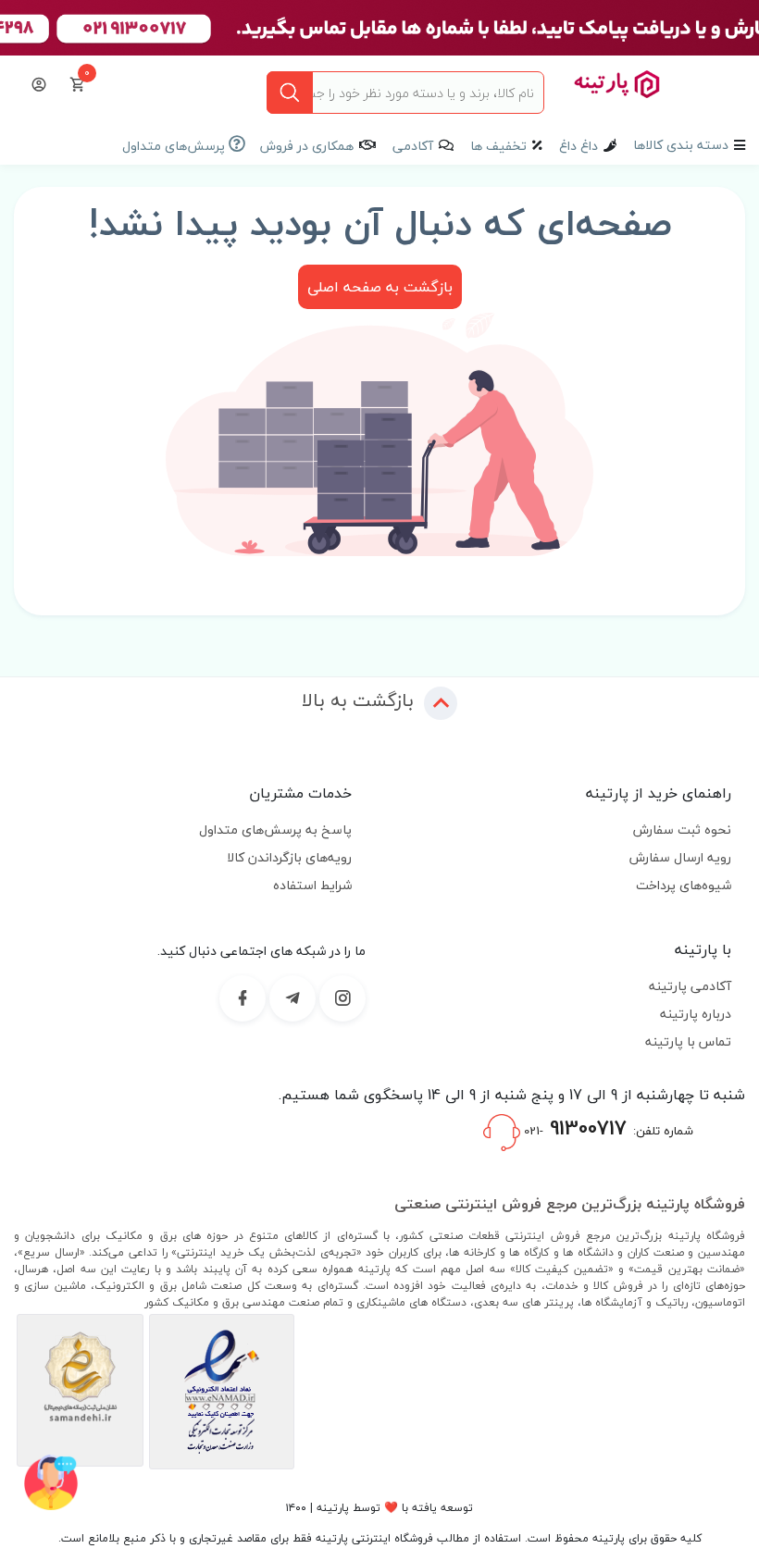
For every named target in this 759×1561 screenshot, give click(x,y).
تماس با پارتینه (688, 1041)
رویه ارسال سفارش (680, 857)
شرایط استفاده (312, 885)
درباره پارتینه (695, 1013)
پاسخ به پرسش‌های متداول (275, 829)
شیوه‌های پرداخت (683, 885)
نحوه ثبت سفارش (682, 829)
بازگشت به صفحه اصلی (380, 287)
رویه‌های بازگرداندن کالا (289, 857)
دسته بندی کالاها (680, 144)
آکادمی (412, 145)
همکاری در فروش (307, 145)
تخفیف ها (498, 145)
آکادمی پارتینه (690, 985)
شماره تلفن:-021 (606, 1128)
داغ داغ (578, 145)
